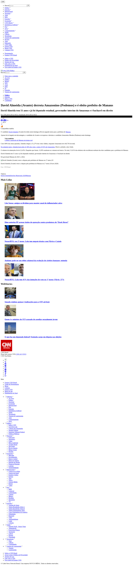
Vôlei (10, 517)
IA (5, 88)
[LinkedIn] (5, 370)
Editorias (9, 396)
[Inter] (6, 360)
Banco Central (13, 459)
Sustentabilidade (14, 467)
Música (11, 496)
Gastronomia (12, 550)
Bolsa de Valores (14, 460)
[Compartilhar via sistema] (1, 124)
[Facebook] (5, 364)
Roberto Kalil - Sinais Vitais (17, 526)
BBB (10, 489)
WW (6, 83)
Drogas (11, 535)
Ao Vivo (11, 398)
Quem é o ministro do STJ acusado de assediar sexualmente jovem (31, 319)
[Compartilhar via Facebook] (1, 120)
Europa (11, 476)
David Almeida (13, 132)
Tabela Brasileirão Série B (17, 509)
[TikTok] (5, 374)
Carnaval (11, 491)
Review (7, 39)
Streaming (12, 500)
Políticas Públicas (14, 434)
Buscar (7, 5)
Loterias (11, 466)
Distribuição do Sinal (11, 65)
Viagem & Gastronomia (12, 38)
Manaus (68, 132)
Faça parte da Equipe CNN (13, 67)
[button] (66, 295)
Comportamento (10, 30)
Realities (11, 498)
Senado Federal (13, 430)
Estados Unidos (13, 475)
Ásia (10, 478)
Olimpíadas (12, 514)
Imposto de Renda (14, 462)
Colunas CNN (9, 50)
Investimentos (13, 457)
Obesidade (12, 537)
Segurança (12, 439)
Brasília (11, 451)
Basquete (11, 516)
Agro (6, 15)
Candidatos (8, 100)
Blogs (6, 386)
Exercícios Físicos (14, 530)
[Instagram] (5, 368)
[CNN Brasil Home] (7, 70)
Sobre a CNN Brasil (11, 553)
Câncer (11, 533)
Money (7, 81)
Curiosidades (13, 544)
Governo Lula (13, 427)
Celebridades (13, 493)
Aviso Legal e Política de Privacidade (16, 555)
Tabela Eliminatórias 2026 (17, 510)
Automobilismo (13, 519)
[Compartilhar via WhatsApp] (6, 120)
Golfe (10, 521)
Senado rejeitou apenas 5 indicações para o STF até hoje (27, 302)
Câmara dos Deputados (16, 428)
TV (10, 501)
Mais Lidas (6, 179)
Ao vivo (7, 78)
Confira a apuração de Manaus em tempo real (19, 140)
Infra (6, 17)
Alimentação (12, 528)
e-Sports (11, 523)
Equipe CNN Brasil (11, 55)
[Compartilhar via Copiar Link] (8, 120)
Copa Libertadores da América (18, 512)
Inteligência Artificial (11, 25)
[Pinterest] (5, 372)
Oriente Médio (13, 482)
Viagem (11, 548)
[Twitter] (5, 362)
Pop (6, 27)
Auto (6, 41)
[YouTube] (5, 366)
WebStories (6, 284)
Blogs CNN (8, 48)
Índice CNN (8, 99)
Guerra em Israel (14, 473)
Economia (8, 21)
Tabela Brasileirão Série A (17, 507)
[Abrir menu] (3, 2)
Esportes (7, 19)
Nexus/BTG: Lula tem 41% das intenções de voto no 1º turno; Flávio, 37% (34, 280)
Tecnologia (8, 36)
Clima (10, 441)
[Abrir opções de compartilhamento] (4, 122)
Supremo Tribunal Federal (17, 432)
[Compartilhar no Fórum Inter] (2, 127)
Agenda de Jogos (14, 505)
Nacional (7, 13)
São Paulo (12, 446)
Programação (9, 53)
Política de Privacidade (12, 60)
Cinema (11, 494)
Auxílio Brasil (13, 444)
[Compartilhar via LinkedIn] (4, 120)
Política (7, 8)
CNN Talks (8, 45)
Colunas (7, 388)
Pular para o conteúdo (11, 76)
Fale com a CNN (10, 64)
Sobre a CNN (9, 58)
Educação (8, 43)
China (10, 485)
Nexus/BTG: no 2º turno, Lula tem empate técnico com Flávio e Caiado (33, 241)
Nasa (10, 541)
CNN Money (9, 23)
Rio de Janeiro (13, 448)
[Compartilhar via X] (3, 120)
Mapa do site (9, 391)
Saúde (6, 32)
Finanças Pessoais (14, 464)
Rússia (11, 484)
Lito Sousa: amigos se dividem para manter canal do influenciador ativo (33, 203)
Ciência (7, 34)
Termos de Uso (9, 62)
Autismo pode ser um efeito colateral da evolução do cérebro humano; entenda (36, 260)
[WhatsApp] (5, 376)
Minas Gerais (13, 450)
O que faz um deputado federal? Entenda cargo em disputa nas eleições (33, 337)
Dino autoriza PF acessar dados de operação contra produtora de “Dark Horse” (36, 222)
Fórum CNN (9, 46)
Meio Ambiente (13, 443)
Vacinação (12, 532)
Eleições (7, 10)
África (10, 480)
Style (6, 29)
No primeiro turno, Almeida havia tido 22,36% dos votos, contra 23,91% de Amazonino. (28, 147)
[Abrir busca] (28, 5)
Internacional (9, 11)
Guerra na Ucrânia (14, 471)
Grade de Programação (12, 384)
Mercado (11, 455)
